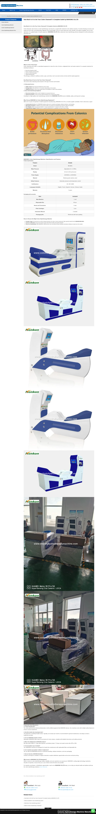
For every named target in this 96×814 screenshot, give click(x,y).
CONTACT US (74, 10)
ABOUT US (12, 10)
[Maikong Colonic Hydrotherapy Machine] (16, 7)
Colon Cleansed (43, 767)
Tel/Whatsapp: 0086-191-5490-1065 (81, 4)
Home (3, 10)
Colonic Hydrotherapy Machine (26, 10)
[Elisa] (26, 784)
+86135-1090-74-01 (32, 787)
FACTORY (48, 10)
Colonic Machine (5, 22)
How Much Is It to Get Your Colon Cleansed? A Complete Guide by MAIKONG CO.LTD (41, 798)
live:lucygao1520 (31, 789)
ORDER (64, 10)
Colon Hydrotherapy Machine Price (9, 30)
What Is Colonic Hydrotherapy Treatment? (32, 805)
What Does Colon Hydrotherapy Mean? (32, 803)
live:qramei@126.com (66, 789)
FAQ (5, 16)
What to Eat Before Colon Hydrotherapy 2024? (34, 776)
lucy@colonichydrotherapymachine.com (83, 6)
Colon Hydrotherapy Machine (8, 25)
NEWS (40, 10)
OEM (57, 10)
